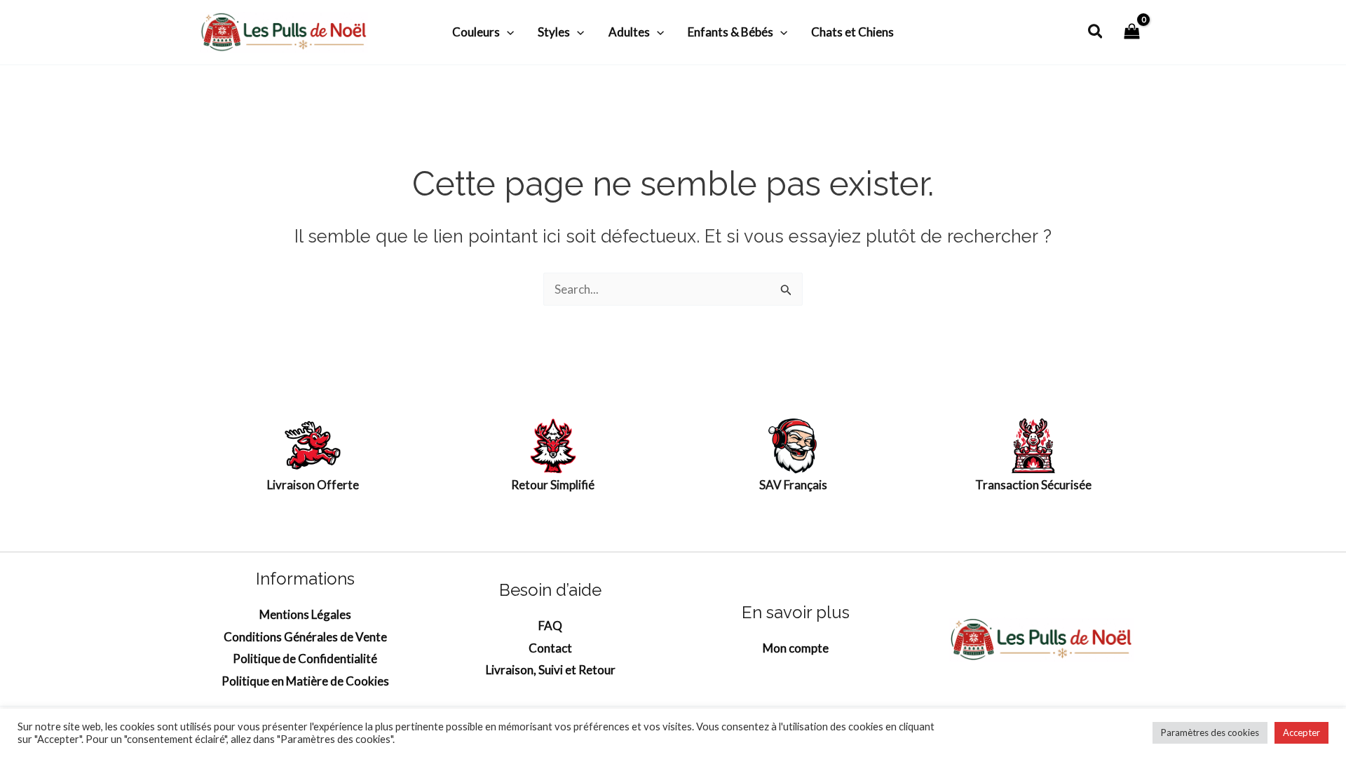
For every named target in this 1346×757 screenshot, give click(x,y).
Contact (550, 648)
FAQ (550, 625)
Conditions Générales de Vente (305, 636)
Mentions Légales (305, 614)
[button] (507, 32)
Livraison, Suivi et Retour (551, 669)
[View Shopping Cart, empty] (1131, 32)
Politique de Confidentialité (305, 658)
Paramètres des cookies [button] (1210, 732)
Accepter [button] (1301, 732)
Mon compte (796, 648)
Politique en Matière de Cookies (305, 681)
